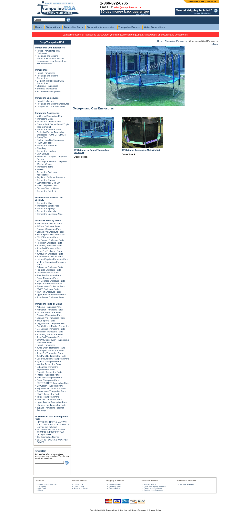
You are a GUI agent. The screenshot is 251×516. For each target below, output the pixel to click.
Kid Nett (40, 169)
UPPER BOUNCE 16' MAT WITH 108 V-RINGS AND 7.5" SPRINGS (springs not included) (53, 424)
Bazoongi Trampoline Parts (49, 315)
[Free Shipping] (197, 14)
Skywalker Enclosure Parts (50, 283)
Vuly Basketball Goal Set (48, 183)
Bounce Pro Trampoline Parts (51, 318)
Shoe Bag (41, 148)
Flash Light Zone (45, 143)
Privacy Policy (150, 484)
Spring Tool (42, 137)
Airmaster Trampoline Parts (50, 310)
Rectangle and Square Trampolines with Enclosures (50, 57)
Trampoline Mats (45, 203)
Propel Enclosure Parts (48, 272)
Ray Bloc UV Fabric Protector (51, 177)
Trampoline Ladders (46, 151)
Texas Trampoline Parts (48, 397)
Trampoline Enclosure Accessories (47, 173)
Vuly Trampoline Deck (47, 185)
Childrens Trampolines (47, 86)
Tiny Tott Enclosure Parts (49, 292)
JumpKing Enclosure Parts (49, 245)
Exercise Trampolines (47, 88)
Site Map (42, 486)
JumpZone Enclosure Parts (50, 256)
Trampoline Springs (46, 208)
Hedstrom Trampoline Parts (50, 331)
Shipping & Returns (115, 480)
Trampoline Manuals (46, 211)
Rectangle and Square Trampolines (47, 77)
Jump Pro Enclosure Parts (49, 251)
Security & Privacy (149, 480)
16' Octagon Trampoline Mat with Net (141, 150)
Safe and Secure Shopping (155, 486)
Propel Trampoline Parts (48, 375)
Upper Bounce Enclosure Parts (51, 294)
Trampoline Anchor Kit (47, 145)
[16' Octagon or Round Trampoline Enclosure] (94, 147)
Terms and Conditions (153, 488)
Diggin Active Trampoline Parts (51, 323)
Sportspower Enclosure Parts (51, 286)
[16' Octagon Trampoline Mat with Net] (142, 147)
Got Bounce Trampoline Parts (51, 329)
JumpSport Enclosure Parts (50, 254)
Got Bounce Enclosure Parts (50, 240)
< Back (214, 44)
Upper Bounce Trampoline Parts (52, 402)
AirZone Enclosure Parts (48, 226)
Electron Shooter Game (48, 188)
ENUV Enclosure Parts (47, 237)
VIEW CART (212, 2)
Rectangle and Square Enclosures (53, 104)
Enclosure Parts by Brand (48, 220)
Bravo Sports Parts (46, 320)
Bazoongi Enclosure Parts (49, 229)
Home (38, 27)
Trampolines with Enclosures (50, 47)
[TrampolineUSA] (56, 15)
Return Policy (114, 488)
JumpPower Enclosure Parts (50, 297)
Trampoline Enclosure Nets (50, 214)
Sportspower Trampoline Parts (51, 391)
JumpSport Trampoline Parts (50, 350)
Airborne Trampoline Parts (49, 307)
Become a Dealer (187, 484)
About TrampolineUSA (47, 484)
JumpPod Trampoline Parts (50, 337)
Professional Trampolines (49, 91)
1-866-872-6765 (114, 3)
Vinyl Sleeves (43, 154)
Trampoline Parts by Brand (48, 304)
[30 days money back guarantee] (125, 15)
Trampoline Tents (45, 167)
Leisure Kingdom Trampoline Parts (53, 359)
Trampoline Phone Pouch (49, 121)
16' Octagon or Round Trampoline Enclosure (91, 151)
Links (40, 490)
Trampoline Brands (129, 27)
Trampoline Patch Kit (46, 191)
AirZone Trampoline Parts (49, 312)
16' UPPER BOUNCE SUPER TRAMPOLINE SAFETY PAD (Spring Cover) (51, 432)
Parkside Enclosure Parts (49, 270)
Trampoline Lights (45, 119)
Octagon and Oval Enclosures (51, 106)
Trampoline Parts (73, 27)
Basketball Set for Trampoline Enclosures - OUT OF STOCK (51, 133)
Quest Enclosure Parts (47, 278)
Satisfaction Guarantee (153, 490)
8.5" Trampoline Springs (48, 437)
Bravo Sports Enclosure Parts (51, 234)
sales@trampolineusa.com (128, 7)
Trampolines (53, 27)
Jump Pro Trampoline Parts (50, 353)
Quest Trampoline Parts (48, 380)
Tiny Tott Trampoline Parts (49, 399)
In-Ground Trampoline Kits (49, 116)
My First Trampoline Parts (49, 361)
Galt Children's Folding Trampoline (53, 326)
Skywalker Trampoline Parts (50, 386)
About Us (39, 480)
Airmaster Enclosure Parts (49, 223)
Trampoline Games (46, 180)
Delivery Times (115, 486)
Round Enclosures (45, 101)
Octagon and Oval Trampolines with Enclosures (51, 62)
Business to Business (186, 480)
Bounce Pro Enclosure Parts (50, 232)
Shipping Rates (115, 484)
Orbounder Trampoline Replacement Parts (47, 368)
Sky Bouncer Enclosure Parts (51, 281)
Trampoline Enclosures (46, 98)
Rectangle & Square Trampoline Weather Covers (52, 162)
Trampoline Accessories (100, 27)
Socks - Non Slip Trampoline (50, 140)
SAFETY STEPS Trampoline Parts (53, 383)
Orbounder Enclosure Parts (50, 267)
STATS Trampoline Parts (48, 394)
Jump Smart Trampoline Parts (51, 348)
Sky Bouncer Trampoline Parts (51, 388)
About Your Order (81, 488)
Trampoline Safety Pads (48, 206)
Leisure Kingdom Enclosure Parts (52, 259)
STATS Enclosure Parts (48, 289)
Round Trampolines (46, 73)
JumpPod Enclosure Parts (49, 248)
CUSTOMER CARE (196, 2)
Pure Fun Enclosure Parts (49, 275)
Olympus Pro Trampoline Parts (51, 405)
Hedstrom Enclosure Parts (49, 243)
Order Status (79, 486)
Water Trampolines (154, 27)
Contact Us (78, 484)
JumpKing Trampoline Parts (50, 334)
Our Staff (42, 488)
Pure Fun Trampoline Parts (49, 377)
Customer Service (78, 480)
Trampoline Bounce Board (49, 129)
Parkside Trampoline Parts (49, 372)
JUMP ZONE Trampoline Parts (51, 356)
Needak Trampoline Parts (49, 364)
